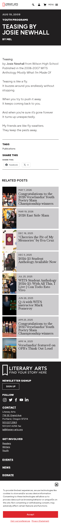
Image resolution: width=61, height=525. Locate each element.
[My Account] (39, 4)
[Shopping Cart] (45, 4)
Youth (5, 450)
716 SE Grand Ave (11, 415)
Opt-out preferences (20, 521)
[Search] (33, 4)
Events (7, 459)
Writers (6, 447)
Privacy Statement (40, 521)
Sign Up (11, 386)
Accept (30, 514)
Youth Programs (15, 19)
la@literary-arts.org (12, 429)
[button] (56, 484)
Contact (9, 407)
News (6, 467)
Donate (8, 475)
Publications (8, 148)
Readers (6, 443)
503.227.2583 (9, 422)
